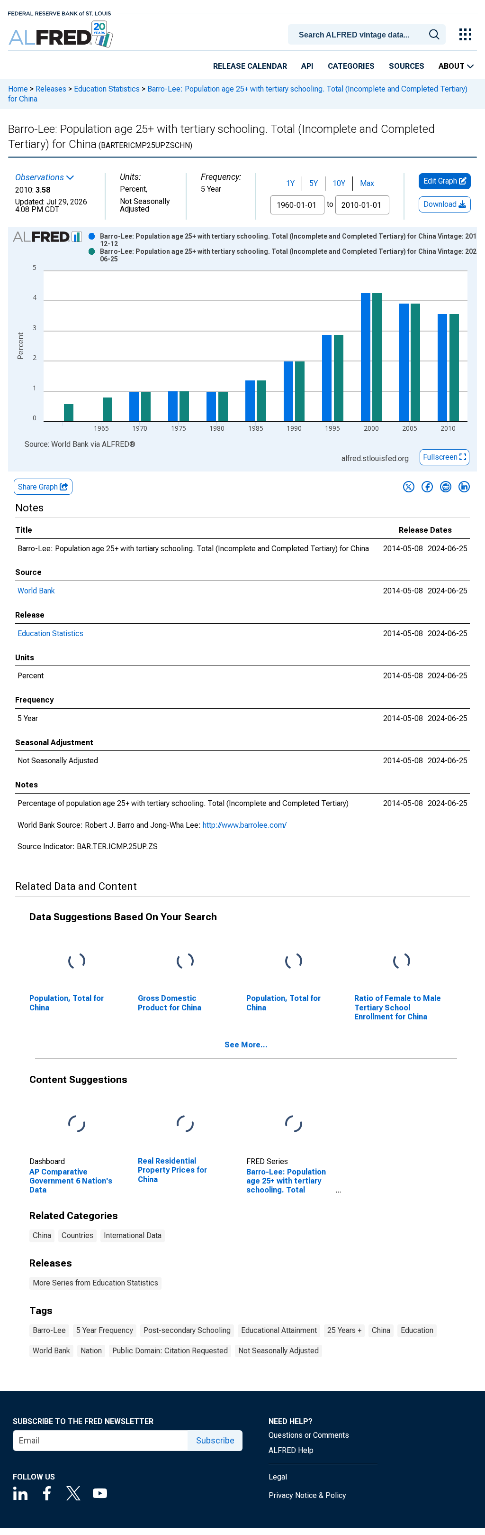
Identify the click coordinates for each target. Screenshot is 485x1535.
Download (440, 204)
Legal (278, 1476)
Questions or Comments (309, 1435)
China (42, 1235)
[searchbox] (368, 35)
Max (367, 183)
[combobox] (368, 33)
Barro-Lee (49, 1330)
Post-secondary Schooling (187, 1330)
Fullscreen (441, 457)
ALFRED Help (291, 1450)
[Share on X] (408, 486)
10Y (338, 183)
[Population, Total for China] (76, 961)
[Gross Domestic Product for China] (185, 961)
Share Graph (39, 486)
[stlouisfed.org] (59, 12)
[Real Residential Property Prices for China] (185, 1124)
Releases (51, 88)
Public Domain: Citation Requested (170, 1350)
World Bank (36, 590)
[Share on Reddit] (445, 486)
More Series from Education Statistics (95, 1282)
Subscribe (215, 1440)
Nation (91, 1350)
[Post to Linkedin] (464, 486)
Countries (77, 1235)
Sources (406, 66)
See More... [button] (246, 1044)
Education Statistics (107, 88)
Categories (351, 66)
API (307, 66)
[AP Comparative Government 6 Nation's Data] (76, 1124)
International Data (133, 1235)
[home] (62, 34)
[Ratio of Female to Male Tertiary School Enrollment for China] (401, 961)
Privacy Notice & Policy (307, 1495)
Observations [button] (40, 177)
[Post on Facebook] (427, 486)
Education (417, 1330)
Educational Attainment (279, 1330)
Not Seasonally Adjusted (278, 1350)
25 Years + (344, 1330)
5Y (313, 183)
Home (18, 88)
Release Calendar (250, 66)
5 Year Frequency (104, 1330)
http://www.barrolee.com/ (245, 825)
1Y (290, 183)
